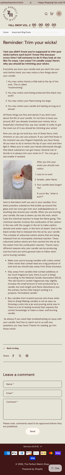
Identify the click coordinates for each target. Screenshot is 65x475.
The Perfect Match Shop (36, 464)
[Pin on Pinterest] (27, 355)
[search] (46, 13)
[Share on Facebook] (13, 355)
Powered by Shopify (32, 469)
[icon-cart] (51, 13)
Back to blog (13, 348)
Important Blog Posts (21, 32)
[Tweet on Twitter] (20, 355)
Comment (12, 402)
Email (9, 393)
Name (10, 384)
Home (6, 32)
